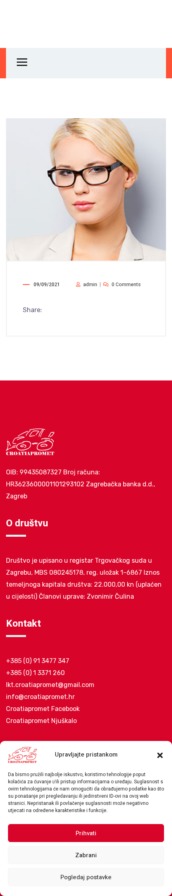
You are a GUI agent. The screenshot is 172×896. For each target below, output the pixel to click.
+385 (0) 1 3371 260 (35, 673)
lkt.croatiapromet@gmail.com (50, 685)
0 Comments (126, 284)
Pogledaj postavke (86, 877)
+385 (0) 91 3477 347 (37, 661)
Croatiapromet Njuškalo (41, 721)
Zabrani (86, 855)
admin (90, 284)
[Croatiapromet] (35, 23)
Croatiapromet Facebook (43, 709)
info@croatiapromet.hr (40, 697)
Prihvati (86, 833)
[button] (160, 755)
